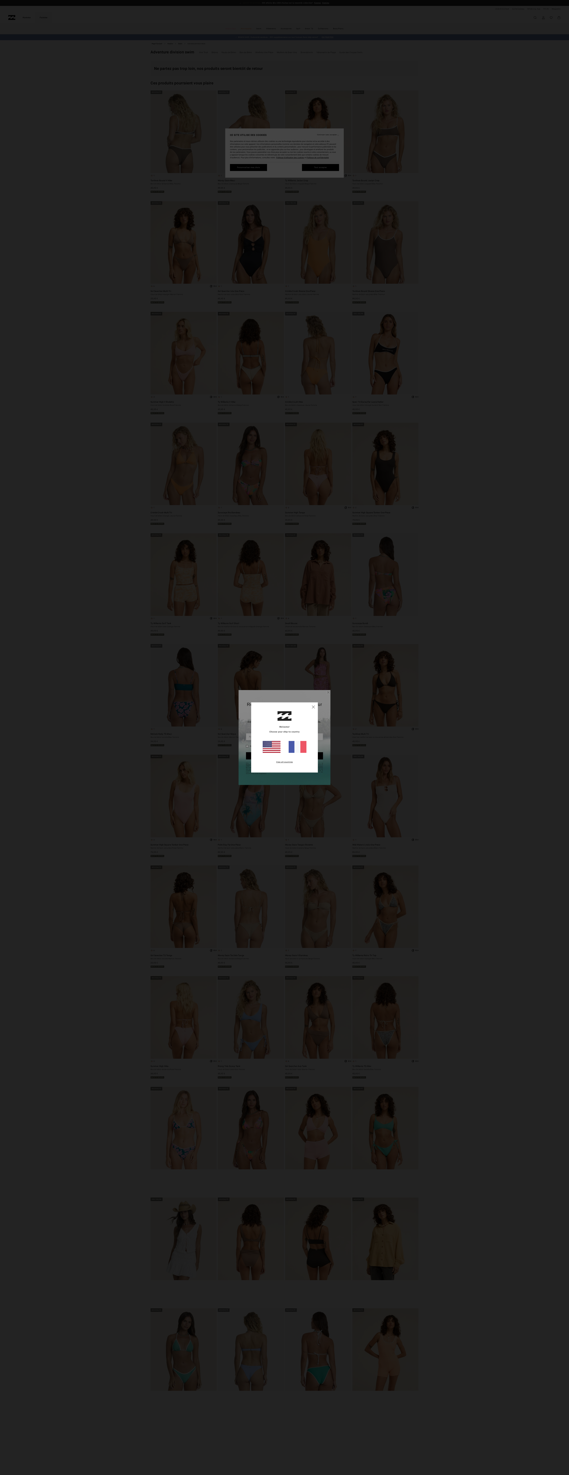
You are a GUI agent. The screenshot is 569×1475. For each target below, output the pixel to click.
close (313, 706)
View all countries (284, 762)
